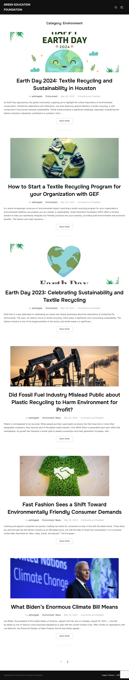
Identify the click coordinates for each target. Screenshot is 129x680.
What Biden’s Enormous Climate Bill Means (64, 607)
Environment (51, 96)
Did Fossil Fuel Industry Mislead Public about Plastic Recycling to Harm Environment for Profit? (64, 402)
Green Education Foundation (17, 7)
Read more (66, 121)
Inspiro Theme (108, 675)
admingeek (37, 96)
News (58, 418)
